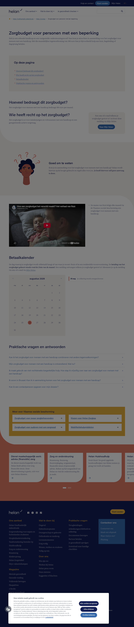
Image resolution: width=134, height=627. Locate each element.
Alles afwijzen (89, 609)
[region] (58, 608)
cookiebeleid (49, 617)
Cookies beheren (89, 615)
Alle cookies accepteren (88, 603)
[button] (8, 609)
